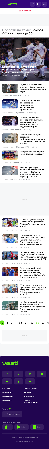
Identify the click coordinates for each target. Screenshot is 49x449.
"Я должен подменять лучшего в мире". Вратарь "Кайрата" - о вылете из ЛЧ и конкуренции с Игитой (33, 289)
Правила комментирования (30, 401)
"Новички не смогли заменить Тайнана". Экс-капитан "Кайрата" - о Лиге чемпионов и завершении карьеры (32, 240)
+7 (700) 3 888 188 (12, 414)
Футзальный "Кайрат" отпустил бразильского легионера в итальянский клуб (33, 88)
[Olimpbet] (24, 11)
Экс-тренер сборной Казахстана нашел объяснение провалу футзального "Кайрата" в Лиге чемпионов (32, 272)
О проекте (6, 389)
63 (20, 322)
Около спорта (8, 113)
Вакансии (27, 392)
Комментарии (7, 396)
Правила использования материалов (24, 438)
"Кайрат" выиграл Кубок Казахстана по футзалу (32, 153)
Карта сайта (6, 400)
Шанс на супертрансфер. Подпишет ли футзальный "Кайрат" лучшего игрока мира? (33, 222)
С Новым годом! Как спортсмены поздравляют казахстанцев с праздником (30, 105)
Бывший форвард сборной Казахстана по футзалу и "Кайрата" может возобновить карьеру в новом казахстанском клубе (32, 173)
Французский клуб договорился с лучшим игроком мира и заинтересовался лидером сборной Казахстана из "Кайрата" (32, 123)
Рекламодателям (30, 389)
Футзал (6, 75)
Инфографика (7, 392)
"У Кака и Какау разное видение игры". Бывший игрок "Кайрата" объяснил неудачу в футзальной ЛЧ (33, 255)
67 (43, 322)
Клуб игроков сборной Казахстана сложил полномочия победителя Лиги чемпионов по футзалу (32, 306)
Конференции (29, 396)
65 (31, 322)
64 (26, 322)
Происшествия (8, 147)
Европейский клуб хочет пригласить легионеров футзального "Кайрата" (19, 69)
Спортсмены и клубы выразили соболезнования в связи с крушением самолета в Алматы (32, 139)
